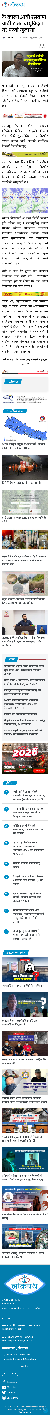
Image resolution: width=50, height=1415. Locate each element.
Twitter (11, 1392)
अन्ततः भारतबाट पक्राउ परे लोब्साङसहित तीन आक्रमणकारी (24, 1061)
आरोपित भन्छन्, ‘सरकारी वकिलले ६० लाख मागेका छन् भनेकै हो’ (23, 1255)
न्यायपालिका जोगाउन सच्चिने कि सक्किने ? (23, 986)
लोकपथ (11, 38)
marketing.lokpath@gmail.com (21, 1359)
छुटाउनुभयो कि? (15, 953)
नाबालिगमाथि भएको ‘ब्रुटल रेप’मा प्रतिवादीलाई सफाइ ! (25, 1216)
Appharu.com (25, 1412)
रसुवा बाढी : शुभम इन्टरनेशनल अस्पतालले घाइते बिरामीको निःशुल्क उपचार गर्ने (24, 682)
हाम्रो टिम (24, 1366)
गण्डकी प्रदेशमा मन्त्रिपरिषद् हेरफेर (20, 714)
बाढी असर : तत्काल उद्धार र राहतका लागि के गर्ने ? (24, 520)
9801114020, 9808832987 (18, 1355)
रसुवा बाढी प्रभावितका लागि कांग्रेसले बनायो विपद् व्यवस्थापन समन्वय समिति (23, 601)
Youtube (11, 1387)
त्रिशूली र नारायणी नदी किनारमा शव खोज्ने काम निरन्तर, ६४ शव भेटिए (24, 722)
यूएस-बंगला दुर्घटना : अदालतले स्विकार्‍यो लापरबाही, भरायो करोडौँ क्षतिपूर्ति (22, 1139)
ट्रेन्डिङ (10, 783)
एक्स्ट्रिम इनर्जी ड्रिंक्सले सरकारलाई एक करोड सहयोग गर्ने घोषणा (22, 692)
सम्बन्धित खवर (15, 411)
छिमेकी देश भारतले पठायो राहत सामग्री (21, 483)
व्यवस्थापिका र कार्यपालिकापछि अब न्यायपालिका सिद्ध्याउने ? (19, 1023)
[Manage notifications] (44, 1409)
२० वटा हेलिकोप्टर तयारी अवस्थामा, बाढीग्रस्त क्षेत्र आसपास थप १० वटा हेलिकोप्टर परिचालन (21, 704)
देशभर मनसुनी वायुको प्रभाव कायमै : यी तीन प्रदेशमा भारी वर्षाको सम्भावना (23, 446)
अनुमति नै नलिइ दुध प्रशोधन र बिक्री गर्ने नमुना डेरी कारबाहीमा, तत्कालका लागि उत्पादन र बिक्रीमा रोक (24, 560)
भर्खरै (11, 660)
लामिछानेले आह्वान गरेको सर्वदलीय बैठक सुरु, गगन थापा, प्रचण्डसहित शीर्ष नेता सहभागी (24, 670)
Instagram (12, 1398)
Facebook (12, 1382)
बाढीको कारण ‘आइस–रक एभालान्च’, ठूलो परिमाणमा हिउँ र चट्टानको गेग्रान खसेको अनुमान (28, 916)
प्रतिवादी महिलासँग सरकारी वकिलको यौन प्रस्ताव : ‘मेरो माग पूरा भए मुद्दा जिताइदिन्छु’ (23, 1178)
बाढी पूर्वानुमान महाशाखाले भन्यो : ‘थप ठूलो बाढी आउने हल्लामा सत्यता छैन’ (26, 935)
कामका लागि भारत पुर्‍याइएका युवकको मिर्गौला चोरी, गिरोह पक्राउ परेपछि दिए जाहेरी (24, 1100)
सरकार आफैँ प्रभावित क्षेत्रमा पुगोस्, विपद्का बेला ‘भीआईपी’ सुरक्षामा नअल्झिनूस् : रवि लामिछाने (23, 642)
